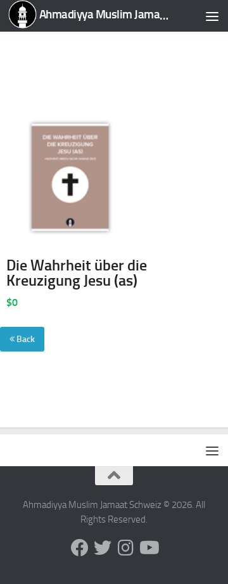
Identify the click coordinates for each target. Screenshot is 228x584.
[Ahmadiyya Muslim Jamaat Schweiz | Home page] (90, 16)
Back (25, 339)
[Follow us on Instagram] (125, 548)
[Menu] (212, 16)
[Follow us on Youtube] (148, 548)
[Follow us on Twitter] (102, 548)
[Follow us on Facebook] (80, 548)
